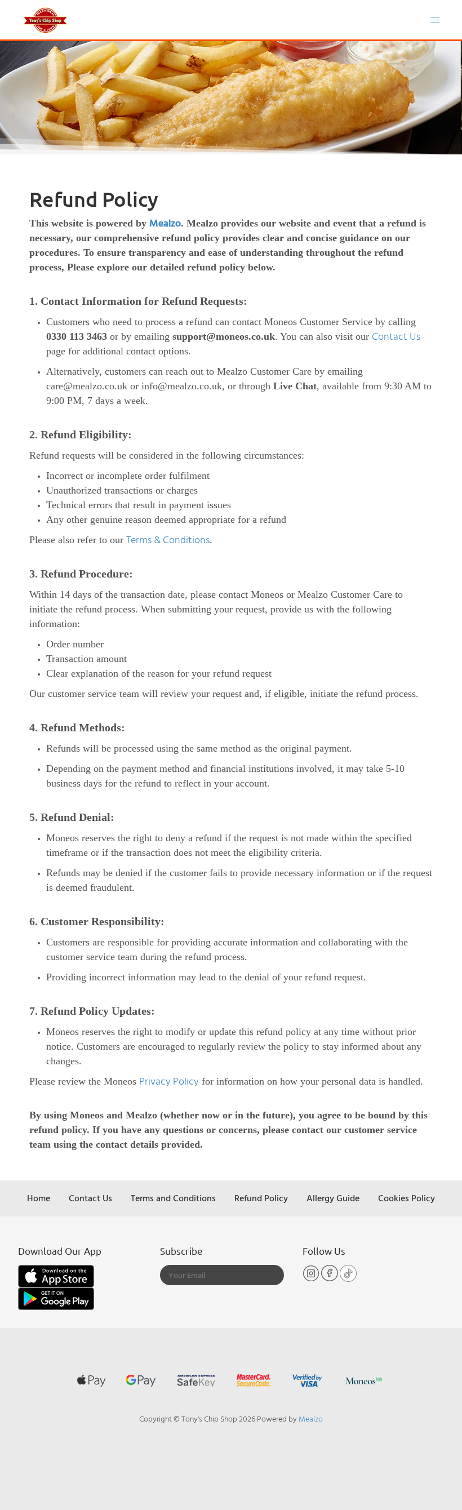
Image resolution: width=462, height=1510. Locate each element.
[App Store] (56, 1275)
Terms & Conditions (168, 539)
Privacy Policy (169, 1081)
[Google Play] (56, 1297)
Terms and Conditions (173, 1198)
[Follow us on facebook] (330, 1279)
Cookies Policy (406, 1198)
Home (38, 1198)
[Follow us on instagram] (312, 1279)
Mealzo (165, 222)
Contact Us (396, 336)
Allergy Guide (332, 1198)
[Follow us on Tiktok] (348, 1279)
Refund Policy (261, 1198)
